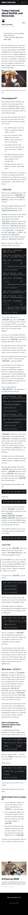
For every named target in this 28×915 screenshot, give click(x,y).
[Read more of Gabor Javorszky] (3, 21)
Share (23, 22)
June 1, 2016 (7, 39)
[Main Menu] (25, 2)
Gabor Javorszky (8, 2)
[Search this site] (22, 2)
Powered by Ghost (14, 903)
